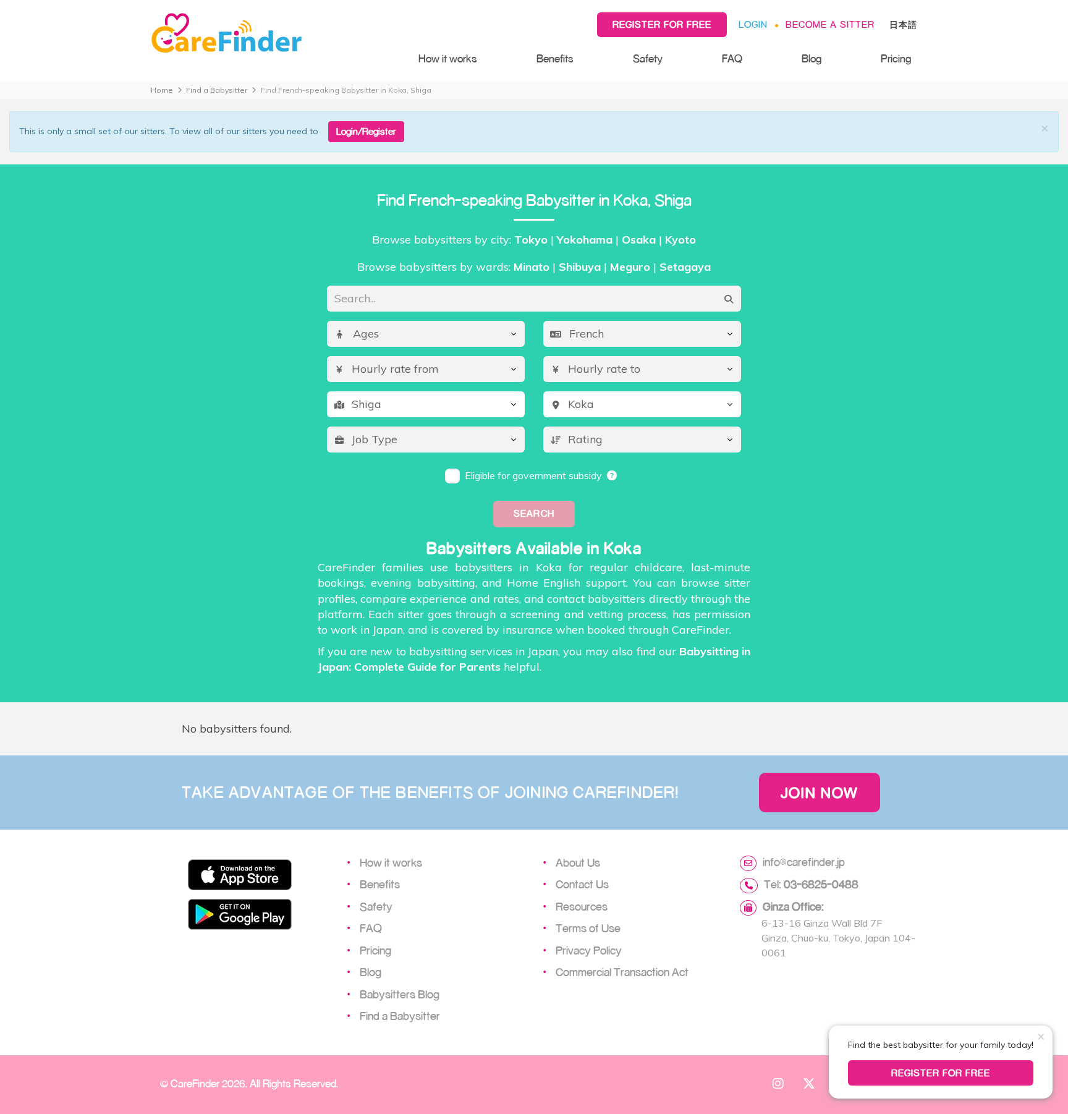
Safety (648, 58)
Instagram (778, 1083)
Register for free (661, 24)
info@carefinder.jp (804, 862)
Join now (819, 792)
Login (753, 24)
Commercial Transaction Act (622, 972)
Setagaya (685, 267)
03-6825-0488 (821, 884)
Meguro (630, 267)
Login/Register (366, 131)
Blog (811, 58)
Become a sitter (830, 24)
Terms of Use (588, 928)
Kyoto (680, 239)
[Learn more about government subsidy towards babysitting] (612, 475)
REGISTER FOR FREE (941, 1073)
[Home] (272, 33)
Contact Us (582, 884)
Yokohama (584, 239)
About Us (578, 862)
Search (534, 513)
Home (162, 90)
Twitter (809, 1083)
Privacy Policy (589, 950)
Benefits (555, 58)
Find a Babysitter (216, 90)
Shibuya (580, 267)
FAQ (732, 58)
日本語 (903, 24)
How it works (447, 58)
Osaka (639, 239)
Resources (582, 906)
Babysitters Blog (399, 994)
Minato (531, 267)
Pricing (896, 58)
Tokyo (531, 239)
